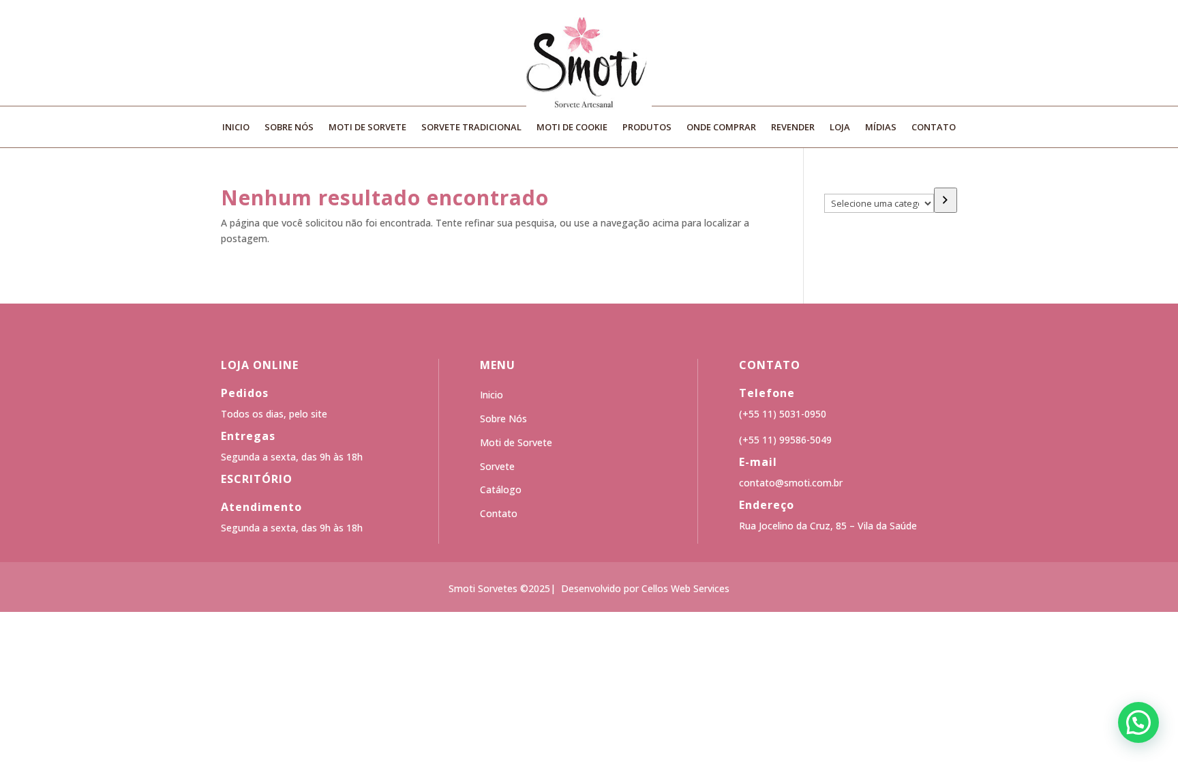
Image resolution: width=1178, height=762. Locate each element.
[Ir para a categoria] (945, 200)
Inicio (236, 127)
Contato (933, 127)
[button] (1138, 722)
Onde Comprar (721, 127)
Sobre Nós (289, 127)
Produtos (646, 127)
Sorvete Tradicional (471, 127)
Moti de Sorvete (367, 127)
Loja (840, 127)
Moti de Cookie (572, 127)
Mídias (880, 127)
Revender (793, 127)
